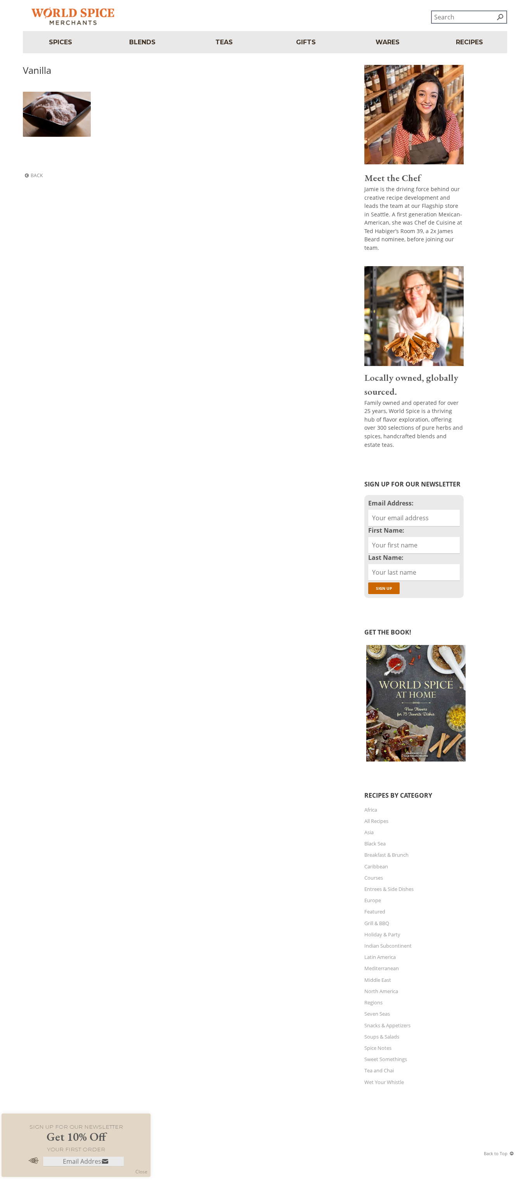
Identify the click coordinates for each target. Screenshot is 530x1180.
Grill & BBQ (376, 923)
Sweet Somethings (385, 1059)
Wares (388, 42)
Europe (372, 900)
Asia (369, 832)
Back (37, 175)
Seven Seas (377, 1013)
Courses (373, 877)
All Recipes (376, 820)
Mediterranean (381, 968)
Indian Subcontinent (388, 945)
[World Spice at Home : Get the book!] (415, 761)
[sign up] (105, 1161)
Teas (224, 42)
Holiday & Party (382, 934)
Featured (374, 911)
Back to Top (495, 1153)
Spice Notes (377, 1047)
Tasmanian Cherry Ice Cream (52, 101)
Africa (370, 809)
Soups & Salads (381, 1036)
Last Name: (386, 557)
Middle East (377, 979)
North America (381, 991)
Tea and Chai (379, 1070)
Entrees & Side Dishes (389, 888)
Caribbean (376, 866)
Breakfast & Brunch (386, 854)
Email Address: (391, 503)
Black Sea (375, 843)
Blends (142, 42)
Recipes (469, 42)
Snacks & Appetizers (387, 1025)
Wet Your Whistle (384, 1082)
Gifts (306, 42)
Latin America (380, 956)
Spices (60, 42)
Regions (373, 1002)
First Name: (386, 530)
